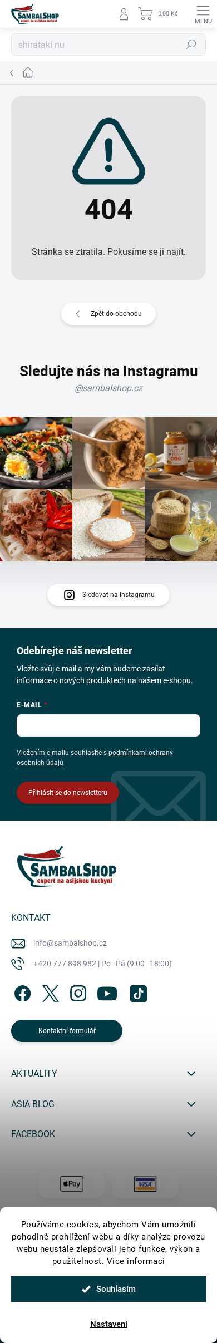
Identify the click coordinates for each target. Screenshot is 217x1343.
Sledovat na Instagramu (118, 595)
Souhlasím (116, 1289)
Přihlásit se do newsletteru (67, 793)
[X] (48, 991)
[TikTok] (136, 991)
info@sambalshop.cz (70, 943)
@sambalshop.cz (108, 388)
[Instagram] (76, 991)
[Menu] (203, 14)
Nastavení (108, 1324)
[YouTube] (107, 991)
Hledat (191, 44)
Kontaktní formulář (67, 1031)
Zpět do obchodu (116, 314)
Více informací (136, 1261)
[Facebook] (21, 991)
